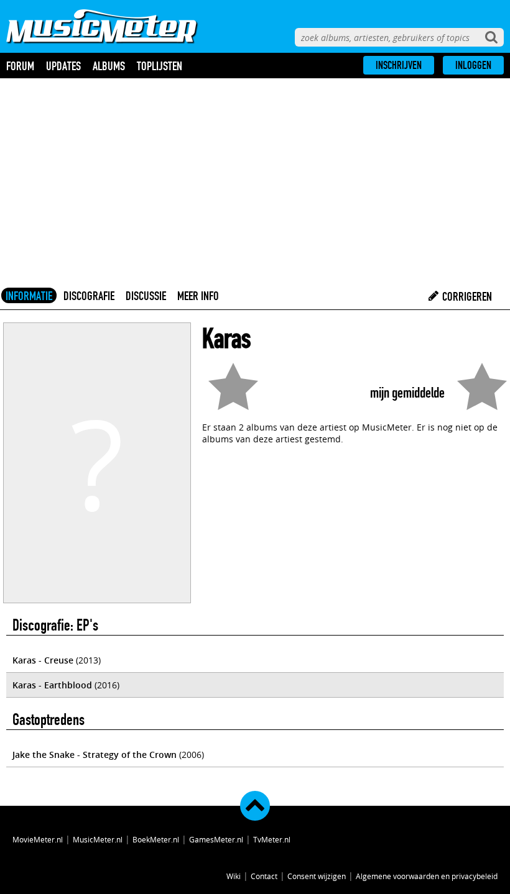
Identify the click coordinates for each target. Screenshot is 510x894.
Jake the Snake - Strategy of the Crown (94, 754)
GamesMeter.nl (216, 839)
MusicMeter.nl (98, 839)
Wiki (233, 876)
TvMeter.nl (271, 839)
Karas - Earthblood (52, 685)
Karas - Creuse (42, 660)
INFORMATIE (29, 295)
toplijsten (159, 65)
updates (63, 65)
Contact (264, 876)
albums (109, 65)
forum (20, 65)
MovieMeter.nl (37, 839)
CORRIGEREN (466, 296)
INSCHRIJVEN (399, 65)
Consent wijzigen (316, 876)
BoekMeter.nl (155, 839)
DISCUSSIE (146, 295)
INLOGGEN (473, 65)
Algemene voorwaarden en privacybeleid (427, 876)
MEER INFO (198, 295)
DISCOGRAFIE (88, 295)
